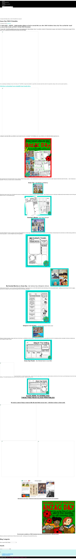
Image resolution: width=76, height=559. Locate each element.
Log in (25, 557)
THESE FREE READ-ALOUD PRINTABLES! (38, 397)
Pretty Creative (9, 557)
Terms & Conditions (7, 553)
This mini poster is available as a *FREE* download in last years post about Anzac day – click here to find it (38, 534)
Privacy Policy (6, 555)
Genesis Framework (16, 557)
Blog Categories (2, 542)
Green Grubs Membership (38, 13)
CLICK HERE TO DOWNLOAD (38, 396)
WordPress (22, 557)
